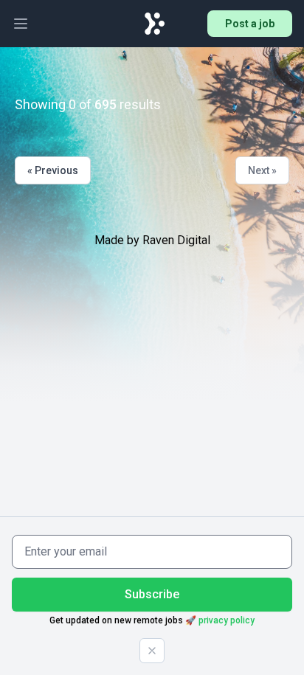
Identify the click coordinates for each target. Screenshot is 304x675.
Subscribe (152, 594)
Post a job (249, 24)
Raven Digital (176, 240)
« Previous (52, 170)
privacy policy (226, 620)
